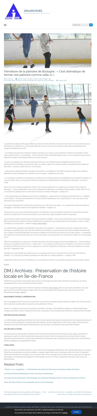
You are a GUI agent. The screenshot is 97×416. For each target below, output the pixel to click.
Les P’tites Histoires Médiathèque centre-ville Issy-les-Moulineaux (28, 374)
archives (19, 79)
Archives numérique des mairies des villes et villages (38, 80)
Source (6, 264)
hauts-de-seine (27, 79)
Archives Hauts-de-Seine (13, 80)
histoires (35, 79)
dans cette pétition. (40, 223)
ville (49, 79)
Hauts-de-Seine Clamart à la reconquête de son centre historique (28, 382)
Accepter (76, 412)
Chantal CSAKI (62, 80)
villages (45, 79)
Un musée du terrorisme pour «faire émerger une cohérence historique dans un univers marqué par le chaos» (44, 378)
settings (65, 413)
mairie (40, 79)
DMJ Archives (54, 288)
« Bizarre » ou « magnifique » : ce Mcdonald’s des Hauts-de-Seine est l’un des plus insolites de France (41, 369)
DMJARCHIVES (33, 10)
